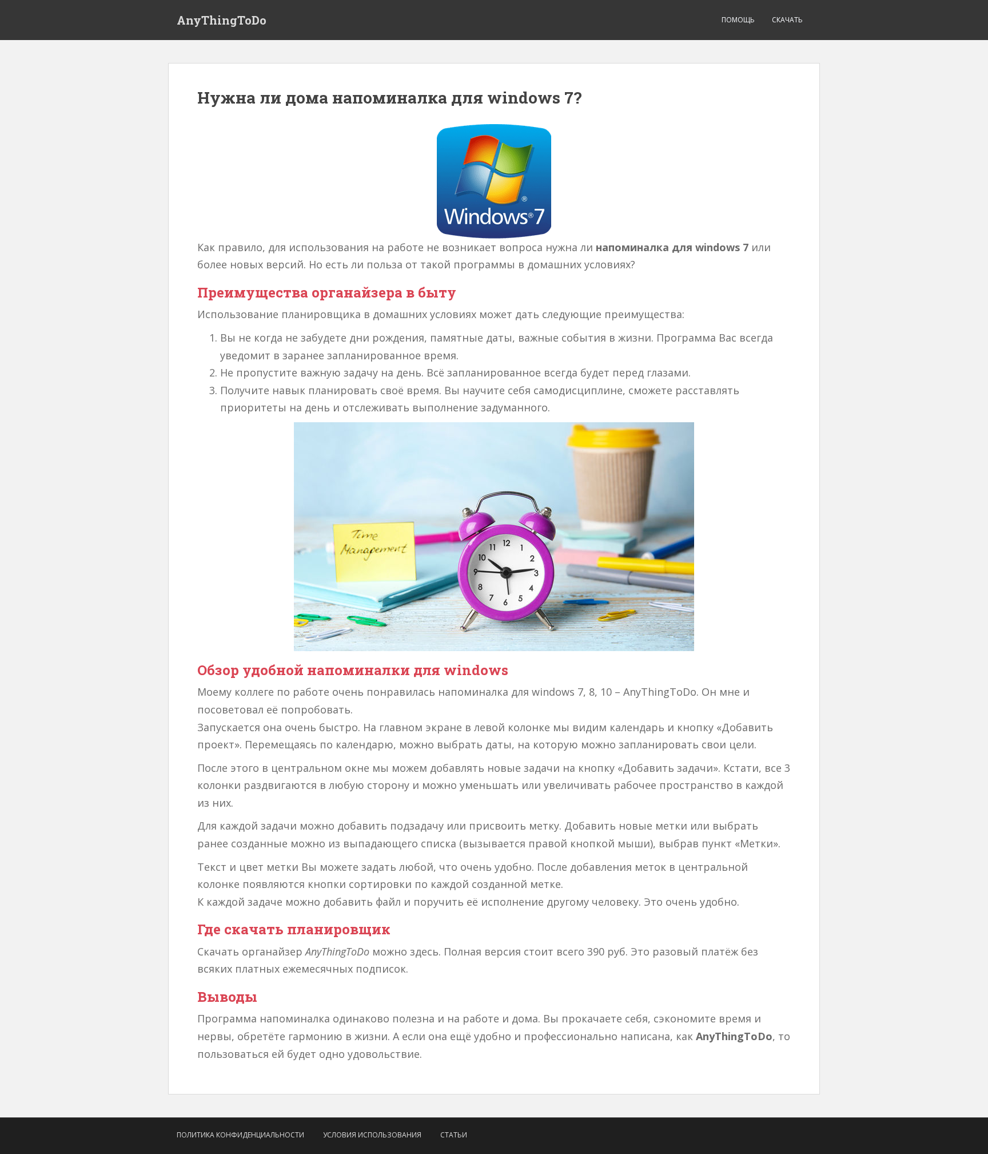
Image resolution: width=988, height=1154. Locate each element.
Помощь (738, 20)
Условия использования (372, 1135)
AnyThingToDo (221, 20)
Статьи (453, 1135)
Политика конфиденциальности (240, 1135)
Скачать (787, 20)
